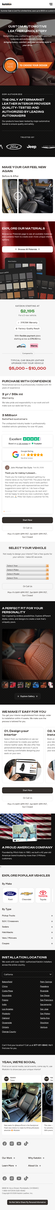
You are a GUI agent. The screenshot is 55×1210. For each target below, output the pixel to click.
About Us (33, 1165)
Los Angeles (7, 1009)
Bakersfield (7, 982)
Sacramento (45, 1004)
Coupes (5, 943)
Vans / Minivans (9, 938)
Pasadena (44, 986)
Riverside (44, 991)
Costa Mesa (7, 991)
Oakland (5, 1018)
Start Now (27, 790)
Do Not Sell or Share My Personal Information (27, 1202)
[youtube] (18, 1143)
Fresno (5, 1000)
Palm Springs (46, 982)
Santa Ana (45, 1018)
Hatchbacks (7, 932)
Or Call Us (27, 528)
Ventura (43, 1027)
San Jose (44, 1009)
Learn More (8, 1165)
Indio (4, 1004)
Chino (5, 986)
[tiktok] (26, 1143)
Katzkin (13, 1078)
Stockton (44, 1022)
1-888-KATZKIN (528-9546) (13, 1191)
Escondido (7, 995)
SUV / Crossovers (10, 921)
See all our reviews (27, 458)
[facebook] (4, 1143)
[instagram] (11, 1143)
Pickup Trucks (8, 915)
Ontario (5, 1027)
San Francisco (46, 1000)
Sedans (5, 927)
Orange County (9, 1031)
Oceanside (7, 1022)
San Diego (45, 995)
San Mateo (45, 1013)
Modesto (6, 1013)
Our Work (7, 1158)
